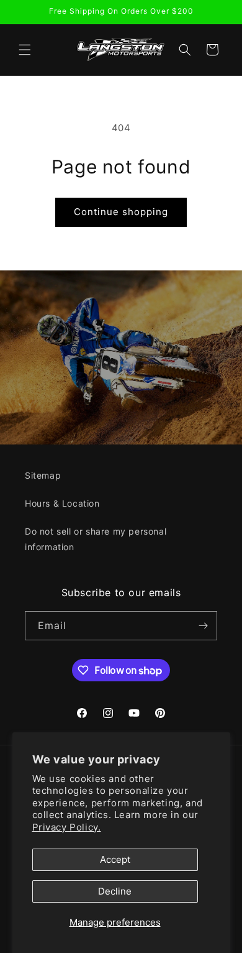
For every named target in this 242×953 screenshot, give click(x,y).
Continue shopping (121, 212)
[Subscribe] (203, 625)
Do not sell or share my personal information (95, 539)
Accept (115, 859)
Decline (115, 891)
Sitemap (43, 475)
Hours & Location (62, 503)
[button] (24, 49)
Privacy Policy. (66, 827)
